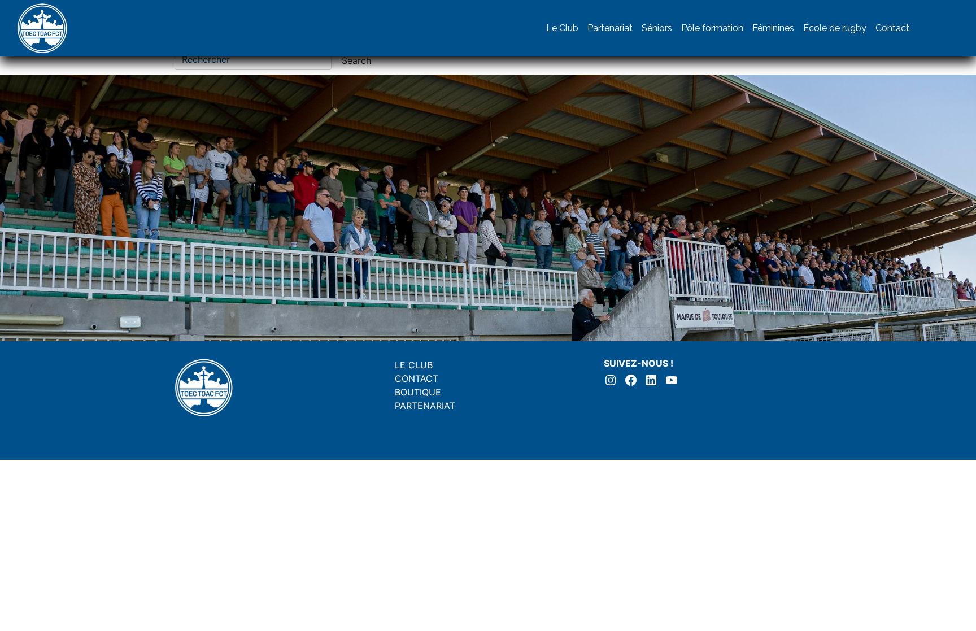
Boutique (418, 392)
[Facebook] (947, 28)
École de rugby (834, 28)
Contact (892, 28)
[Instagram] (925, 28)
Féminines (773, 28)
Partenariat (610, 28)
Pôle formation (712, 28)
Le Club (562, 28)
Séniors (657, 28)
